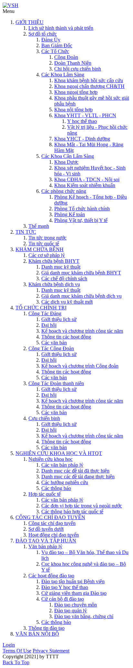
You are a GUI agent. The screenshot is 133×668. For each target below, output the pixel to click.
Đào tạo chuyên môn (75, 604)
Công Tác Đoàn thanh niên (56, 383)
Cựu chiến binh (44, 418)
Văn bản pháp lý (45, 546)
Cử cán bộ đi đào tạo (62, 599)
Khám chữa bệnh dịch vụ (54, 284)
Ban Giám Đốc (56, 45)
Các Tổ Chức (55, 51)
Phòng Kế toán (69, 214)
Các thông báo (56, 488)
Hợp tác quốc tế (44, 494)
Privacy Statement (51, 650)
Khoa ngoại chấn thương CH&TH (89, 86)
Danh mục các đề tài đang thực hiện (78, 476)
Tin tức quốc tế (43, 243)
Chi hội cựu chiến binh (77, 69)
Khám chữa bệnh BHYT (53, 261)
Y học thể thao (82, 121)
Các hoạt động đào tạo (51, 575)
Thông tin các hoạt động (66, 337)
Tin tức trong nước (47, 237)
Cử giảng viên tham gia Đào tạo (74, 593)
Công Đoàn (66, 57)
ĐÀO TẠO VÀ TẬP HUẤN (45, 540)
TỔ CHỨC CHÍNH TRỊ (40, 307)
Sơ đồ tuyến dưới (46, 529)
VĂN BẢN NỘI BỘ (37, 634)
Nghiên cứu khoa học (50, 459)
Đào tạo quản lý (70, 610)
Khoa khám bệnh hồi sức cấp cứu (88, 80)
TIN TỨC (25, 232)
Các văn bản (54, 342)
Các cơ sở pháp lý (46, 255)
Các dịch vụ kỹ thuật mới (67, 302)
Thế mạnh (38, 226)
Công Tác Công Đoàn (51, 348)
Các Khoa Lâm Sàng (62, 74)
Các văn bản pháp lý (62, 465)
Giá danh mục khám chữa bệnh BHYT (81, 272)
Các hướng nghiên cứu (64, 482)
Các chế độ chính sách (64, 278)
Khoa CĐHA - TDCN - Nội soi (86, 179)
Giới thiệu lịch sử (59, 319)
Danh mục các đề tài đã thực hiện (75, 470)
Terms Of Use (17, 650)
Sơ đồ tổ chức (42, 34)
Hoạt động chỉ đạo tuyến (53, 535)
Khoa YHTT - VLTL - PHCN (85, 115)
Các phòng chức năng (63, 191)
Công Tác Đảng (44, 313)
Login (9, 645)
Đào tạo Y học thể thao (64, 587)
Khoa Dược (66, 162)
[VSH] (10, 5)
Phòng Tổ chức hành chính (82, 208)
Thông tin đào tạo (46, 628)
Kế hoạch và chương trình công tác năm (82, 331)
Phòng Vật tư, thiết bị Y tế (80, 220)
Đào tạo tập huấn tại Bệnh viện (73, 581)
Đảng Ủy (50, 39)
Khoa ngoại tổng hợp (75, 92)
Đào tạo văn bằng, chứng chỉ (83, 616)
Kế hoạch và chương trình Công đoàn (79, 366)
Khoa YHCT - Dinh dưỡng (82, 138)
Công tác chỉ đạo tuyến (52, 523)
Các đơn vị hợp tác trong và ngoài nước (81, 505)
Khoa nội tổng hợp (73, 109)
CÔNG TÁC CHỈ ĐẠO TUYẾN (50, 517)
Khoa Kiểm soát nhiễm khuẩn (84, 185)
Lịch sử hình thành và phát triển (60, 28)
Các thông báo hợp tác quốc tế (72, 511)
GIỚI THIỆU (29, 22)
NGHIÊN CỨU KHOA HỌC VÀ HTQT (58, 453)
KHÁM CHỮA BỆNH (39, 249)
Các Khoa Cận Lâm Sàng (67, 156)
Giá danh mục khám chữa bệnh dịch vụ (81, 296)
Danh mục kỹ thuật (60, 267)
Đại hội (48, 325)
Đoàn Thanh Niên (72, 63)
